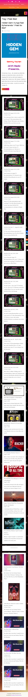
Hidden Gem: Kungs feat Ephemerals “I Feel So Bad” (13, 25)
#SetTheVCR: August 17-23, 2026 (11, 141)
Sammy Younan (6, 30)
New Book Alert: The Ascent (10, 678)
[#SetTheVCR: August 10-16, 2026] (14, 160)
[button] (27, 231)
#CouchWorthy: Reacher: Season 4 (12, 452)
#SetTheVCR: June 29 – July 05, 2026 (12, 339)
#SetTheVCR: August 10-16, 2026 (11, 169)
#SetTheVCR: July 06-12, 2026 (11, 309)
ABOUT (22, 4)
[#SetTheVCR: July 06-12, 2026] (14, 300)
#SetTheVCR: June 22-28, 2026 (11, 367)
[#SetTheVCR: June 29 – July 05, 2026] (14, 330)
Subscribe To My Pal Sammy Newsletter (11, 4)
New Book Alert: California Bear (11, 629)
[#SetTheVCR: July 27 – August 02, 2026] (14, 218)
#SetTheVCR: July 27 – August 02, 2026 (13, 227)
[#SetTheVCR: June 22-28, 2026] (14, 358)
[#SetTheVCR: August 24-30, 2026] (14, 104)
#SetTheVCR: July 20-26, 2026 (11, 253)
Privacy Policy (12, 7)
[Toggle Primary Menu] (25, 13)
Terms (18, 7)
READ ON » (6, 89)
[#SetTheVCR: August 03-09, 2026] (14, 188)
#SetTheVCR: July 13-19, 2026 (11, 281)
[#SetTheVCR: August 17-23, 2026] (14, 132)
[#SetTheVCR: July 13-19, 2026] (14, 272)
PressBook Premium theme (16, 695)
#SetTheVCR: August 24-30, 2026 (11, 113)
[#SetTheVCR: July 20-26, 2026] (14, 244)
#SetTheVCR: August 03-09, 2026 (11, 197)
